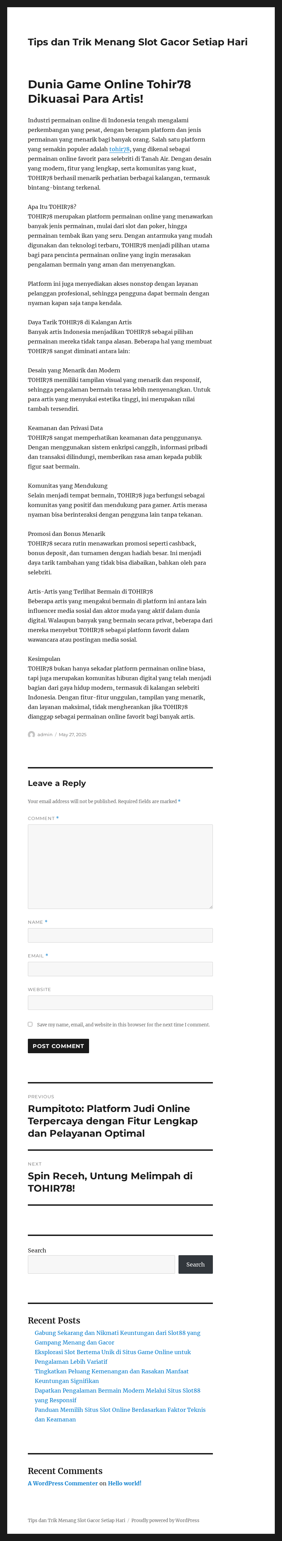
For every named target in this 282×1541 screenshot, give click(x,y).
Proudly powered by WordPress (165, 1520)
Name (38, 922)
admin (45, 734)
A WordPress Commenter (63, 1483)
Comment (43, 818)
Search (37, 1250)
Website (39, 989)
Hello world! (125, 1483)
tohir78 (119, 149)
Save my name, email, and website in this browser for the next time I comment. (123, 1025)
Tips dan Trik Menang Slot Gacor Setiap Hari (138, 42)
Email (38, 956)
